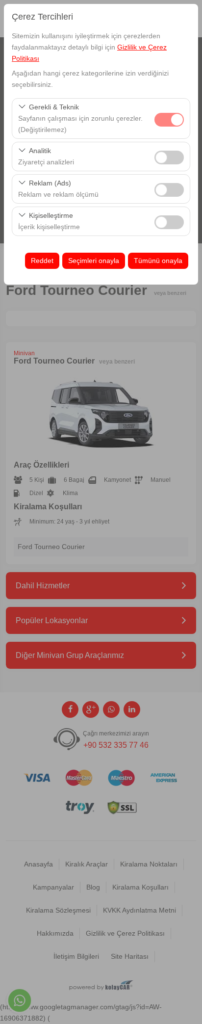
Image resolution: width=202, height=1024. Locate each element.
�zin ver (169, 157)
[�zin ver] (169, 156)
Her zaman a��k (169, 120)
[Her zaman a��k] (169, 118)
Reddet (42, 260)
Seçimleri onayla (93, 260)
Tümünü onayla (158, 260)
